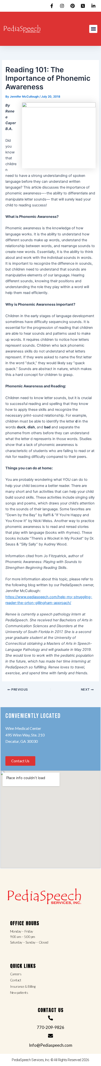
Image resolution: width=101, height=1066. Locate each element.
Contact (15, 980)
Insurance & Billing (23, 986)
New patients (19, 992)
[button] (93, 29)
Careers (16, 974)
